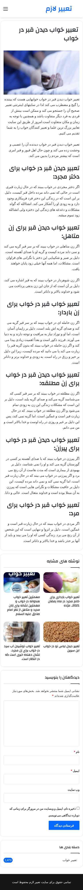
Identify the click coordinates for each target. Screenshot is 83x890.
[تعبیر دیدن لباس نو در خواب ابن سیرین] (61, 632)
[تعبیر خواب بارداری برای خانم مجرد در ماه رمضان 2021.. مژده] (61, 582)
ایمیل (75, 770)
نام (76, 752)
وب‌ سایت (73, 789)
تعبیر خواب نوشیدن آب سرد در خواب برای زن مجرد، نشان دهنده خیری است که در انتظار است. (22, 652)
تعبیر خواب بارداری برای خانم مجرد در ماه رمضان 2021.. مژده (63, 601)
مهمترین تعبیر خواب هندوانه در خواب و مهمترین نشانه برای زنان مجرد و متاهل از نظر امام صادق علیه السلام (23, 605)
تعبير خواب (70, 860)
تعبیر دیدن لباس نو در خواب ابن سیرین (61, 648)
